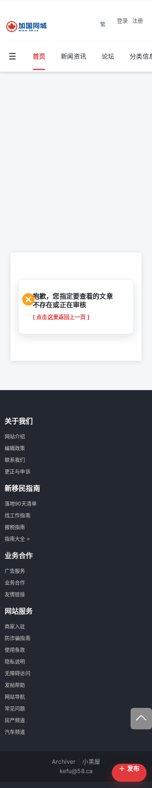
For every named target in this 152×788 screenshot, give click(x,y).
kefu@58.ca (76, 771)
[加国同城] (31, 26)
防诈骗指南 (17, 638)
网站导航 (15, 696)
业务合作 (15, 582)
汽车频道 (15, 732)
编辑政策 (15, 448)
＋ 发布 (129, 768)
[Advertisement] (76, 153)
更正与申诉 (17, 471)
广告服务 (15, 571)
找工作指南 (17, 515)
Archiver (64, 761)
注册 (137, 20)
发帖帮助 (15, 685)
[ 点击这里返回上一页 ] (61, 316)
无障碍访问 (17, 673)
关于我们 (19, 421)
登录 (122, 20)
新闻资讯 (73, 56)
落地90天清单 (21, 503)
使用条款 (15, 650)
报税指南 (15, 527)
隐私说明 (15, 661)
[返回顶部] (141, 718)
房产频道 (15, 720)
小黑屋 (91, 761)
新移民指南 (22, 488)
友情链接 (15, 594)
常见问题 (15, 708)
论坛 (108, 56)
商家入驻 (15, 626)
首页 (39, 56)
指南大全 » (17, 538)
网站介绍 (15, 436)
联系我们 (15, 460)
